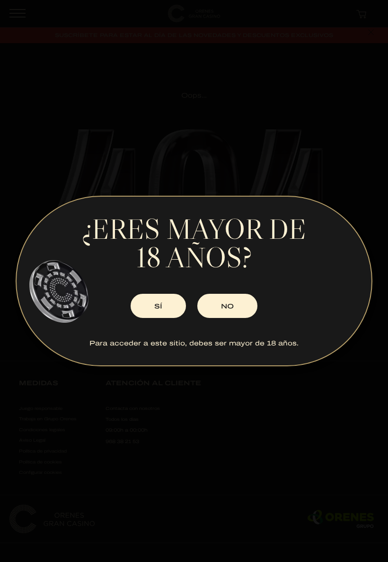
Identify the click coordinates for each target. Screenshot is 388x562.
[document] (194, 281)
